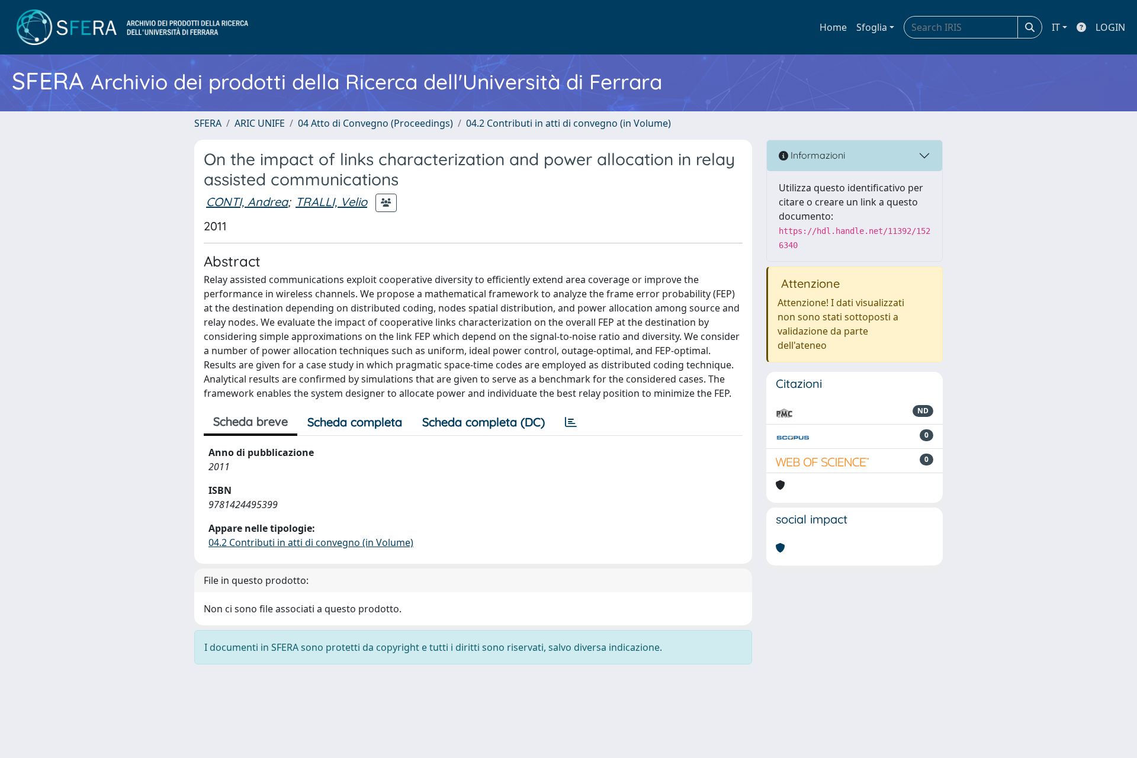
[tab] (571, 422)
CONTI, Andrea (247, 201)
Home (833, 27)
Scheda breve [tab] (250, 421)
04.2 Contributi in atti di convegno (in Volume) (568, 123)
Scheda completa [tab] (354, 422)
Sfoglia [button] (871, 27)
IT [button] (1056, 27)
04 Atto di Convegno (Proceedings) (375, 123)
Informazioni (816, 155)
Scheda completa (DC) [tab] (483, 422)
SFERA (207, 123)
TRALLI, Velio (331, 201)
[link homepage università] (132, 27)
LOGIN (1110, 27)
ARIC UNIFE (260, 123)
